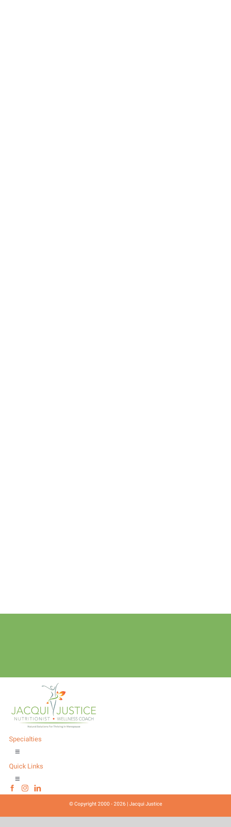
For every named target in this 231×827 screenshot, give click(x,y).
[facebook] (12, 788)
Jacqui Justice (145, 804)
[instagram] (25, 788)
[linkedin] (37, 788)
